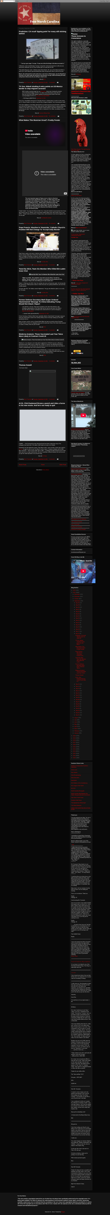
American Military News (44, 113)
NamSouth (74, 780)
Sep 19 (78, 627)
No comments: (52, 116)
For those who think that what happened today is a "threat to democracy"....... (80, 289)
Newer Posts (22, 464)
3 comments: (52, 361)
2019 (74, 738)
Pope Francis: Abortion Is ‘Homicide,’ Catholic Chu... (79, 653)
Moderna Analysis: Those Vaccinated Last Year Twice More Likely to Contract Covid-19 (41, 335)
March (76, 728)
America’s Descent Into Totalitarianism (81, 92)
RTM (44, 327)
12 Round (78, 74)
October (76, 598)
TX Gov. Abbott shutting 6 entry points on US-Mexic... (80, 642)
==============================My (81, 429)
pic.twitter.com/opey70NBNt (42, 95)
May (75, 724)
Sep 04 (78, 708)
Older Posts (62, 464)
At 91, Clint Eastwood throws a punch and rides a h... (80, 679)
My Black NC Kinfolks (76, 526)
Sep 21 (78, 622)
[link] (74, 237)
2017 (74, 742)
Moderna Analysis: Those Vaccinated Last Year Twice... (80, 672)
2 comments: (52, 295)
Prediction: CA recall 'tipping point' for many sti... (80, 637)
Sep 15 (78, 684)
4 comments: (52, 82)
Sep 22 (78, 620)
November (77, 596)
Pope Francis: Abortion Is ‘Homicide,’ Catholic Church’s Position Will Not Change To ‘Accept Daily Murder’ (42, 228)
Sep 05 (78, 706)
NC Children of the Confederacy (79, 783)
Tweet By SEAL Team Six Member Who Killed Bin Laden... (80, 659)
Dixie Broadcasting (76, 775)
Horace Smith (74, 956)
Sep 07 (78, 701)
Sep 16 (78, 633)
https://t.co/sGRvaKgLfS (28, 311)
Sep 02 (78, 712)
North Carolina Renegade (77, 790)
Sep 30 (78, 602)
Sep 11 (78, 693)
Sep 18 (78, 629)
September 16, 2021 (41, 98)
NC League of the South (77, 785)
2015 (74, 746)
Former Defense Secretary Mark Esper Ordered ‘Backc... (79, 666)
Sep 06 (78, 704)
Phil (73, 844)
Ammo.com (74, 769)
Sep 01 (78, 715)
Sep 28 (78, 607)
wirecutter (73, 972)
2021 (74, 592)
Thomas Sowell (25, 365)
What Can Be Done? (76, 195)
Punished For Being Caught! (78, 529)
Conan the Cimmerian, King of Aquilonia (80, 961)
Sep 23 (78, 618)
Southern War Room (76, 800)
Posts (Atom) (46, 469)
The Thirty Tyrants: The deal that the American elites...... (80, 150)
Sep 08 (78, 699)
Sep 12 (78, 690)
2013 (74, 751)
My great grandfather (76, 474)
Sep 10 (78, 695)
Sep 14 (78, 686)
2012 (74, 753)
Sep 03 (78, 710)
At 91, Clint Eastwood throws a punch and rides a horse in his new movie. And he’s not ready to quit (42, 404)
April (75, 726)
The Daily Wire (44, 261)
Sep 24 (78, 616)
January (76, 733)
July (75, 719)
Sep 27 (78, 609)
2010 (74, 757)
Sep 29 (78, 605)
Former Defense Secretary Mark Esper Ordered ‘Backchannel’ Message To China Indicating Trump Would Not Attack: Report (40, 302)
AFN (44, 79)
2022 (74, 590)
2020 (74, 735)
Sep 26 (78, 611)
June (75, 722)
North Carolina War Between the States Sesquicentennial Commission (80, 794)
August (76, 717)
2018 (74, 740)
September (77, 600)
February (76, 730)
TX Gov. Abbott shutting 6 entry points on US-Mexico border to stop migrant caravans (40, 87)
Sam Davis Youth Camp (77, 797)
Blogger (63, 1211)
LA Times (44, 456)
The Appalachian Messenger (78, 802)
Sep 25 (78, 613)
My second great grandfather (78, 469)
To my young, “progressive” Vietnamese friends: (78, 234)
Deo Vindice (74, 772)
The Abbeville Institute (46, 217)
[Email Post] (57, 82)
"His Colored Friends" (76, 521)
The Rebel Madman (76, 805)
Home (43, 464)
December (77, 594)
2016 (74, 744)
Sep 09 (78, 697)
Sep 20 (78, 624)
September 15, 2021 (44, 313)
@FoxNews (43, 91)
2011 (74, 755)
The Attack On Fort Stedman (79, 519)
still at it (21, 449)
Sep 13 (78, 688)
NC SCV (73, 788)
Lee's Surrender (75, 524)
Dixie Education (75, 777)
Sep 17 (78, 631)
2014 (74, 749)
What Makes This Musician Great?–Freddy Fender (39, 120)
